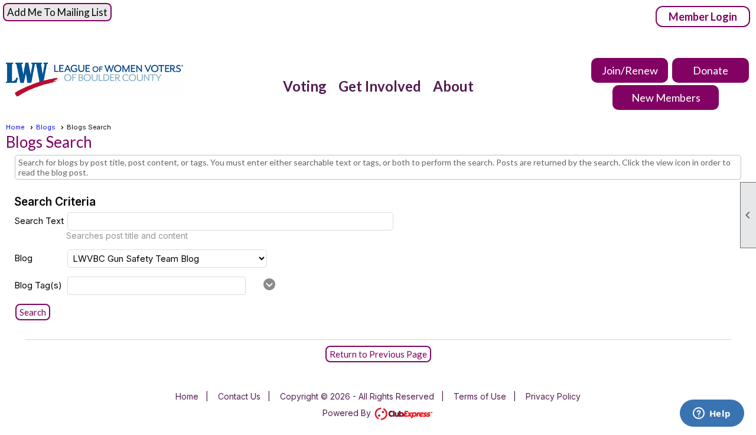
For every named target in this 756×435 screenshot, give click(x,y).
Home (15, 127)
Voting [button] (305, 86)
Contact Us (239, 396)
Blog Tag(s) (38, 285)
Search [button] (32, 312)
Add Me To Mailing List (57, 12)
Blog (23, 258)
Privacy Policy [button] (553, 396)
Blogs (46, 127)
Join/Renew (630, 70)
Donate (710, 70)
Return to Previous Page (378, 354)
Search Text (39, 220)
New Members (665, 97)
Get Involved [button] (379, 86)
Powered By (347, 413)
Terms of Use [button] (480, 396)
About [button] (453, 86)
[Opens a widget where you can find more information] (711, 414)
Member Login (703, 16)
